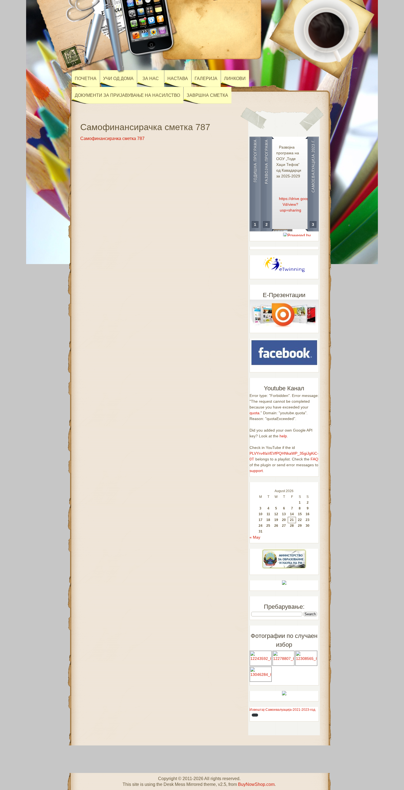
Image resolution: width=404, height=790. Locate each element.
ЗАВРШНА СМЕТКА (207, 95)
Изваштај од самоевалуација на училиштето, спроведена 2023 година (302, 158)
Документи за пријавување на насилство (127, 95)
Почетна (85, 78)
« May (255, 537)
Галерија (206, 78)
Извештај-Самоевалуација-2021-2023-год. (283, 709)
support (256, 470)
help (283, 436)
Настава (177, 78)
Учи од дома (118, 78)
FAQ (314, 459)
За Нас (150, 78)
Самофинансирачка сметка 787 (112, 138)
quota (254, 413)
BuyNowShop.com (256, 784)
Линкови (235, 78)
